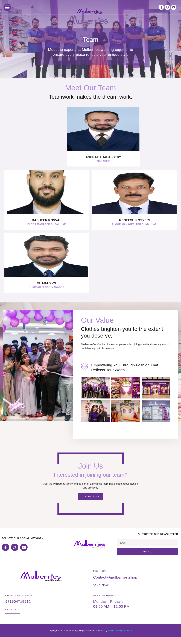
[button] (7, 7)
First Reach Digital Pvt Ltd (120, 630)
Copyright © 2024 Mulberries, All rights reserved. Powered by (78, 630)
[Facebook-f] (161, 7)
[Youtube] (173, 7)
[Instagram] (167, 7)
